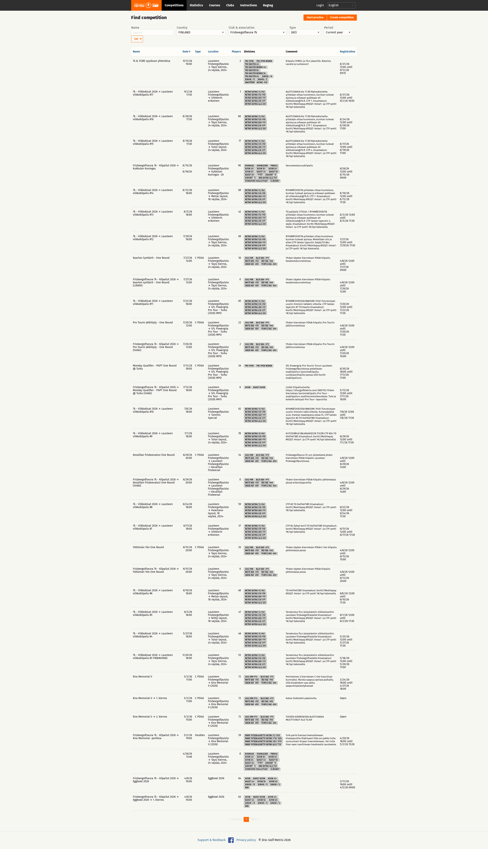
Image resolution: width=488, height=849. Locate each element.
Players (236, 51)
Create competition (342, 17)
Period (328, 27)
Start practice (315, 17)
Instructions (248, 5)
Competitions (174, 5)
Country (182, 27)
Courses (214, 5)
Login (320, 5)
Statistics (196, 5)
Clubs (230, 5)
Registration (347, 51)
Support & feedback (211, 840)
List (136, 39)
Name (135, 27)
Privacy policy (246, 840)
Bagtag (268, 5)
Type (292, 27)
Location (213, 51)
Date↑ (187, 51)
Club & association (241, 27)
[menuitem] (137, 38)
